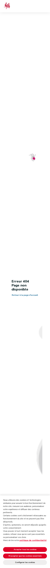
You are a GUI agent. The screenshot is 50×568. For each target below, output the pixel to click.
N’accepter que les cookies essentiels (25, 556)
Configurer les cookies (25, 562)
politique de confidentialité (32, 540)
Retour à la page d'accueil (25, 295)
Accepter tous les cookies (25, 549)
